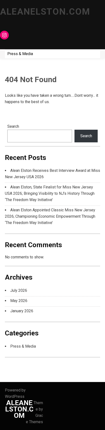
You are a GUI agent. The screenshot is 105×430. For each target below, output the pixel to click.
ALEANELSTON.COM (45, 12)
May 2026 (18, 300)
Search (13, 126)
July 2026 (18, 290)
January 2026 (21, 311)
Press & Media (20, 53)
